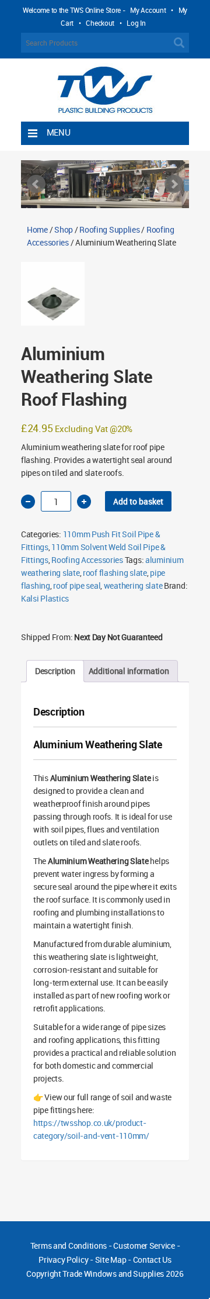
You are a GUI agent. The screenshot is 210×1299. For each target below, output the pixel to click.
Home (37, 229)
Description (55, 670)
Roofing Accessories (87, 559)
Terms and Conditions (68, 1245)
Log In (136, 22)
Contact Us (152, 1259)
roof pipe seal (76, 585)
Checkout (100, 22)
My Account (148, 10)
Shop (63, 229)
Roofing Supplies (109, 229)
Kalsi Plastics (45, 598)
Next (173, 184)
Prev (36, 184)
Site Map (111, 1259)
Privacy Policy (63, 1259)
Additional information (129, 670)
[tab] (55, 671)
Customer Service (144, 1245)
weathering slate (133, 585)
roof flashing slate (115, 572)
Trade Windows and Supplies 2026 (122, 1273)
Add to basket (138, 501)
